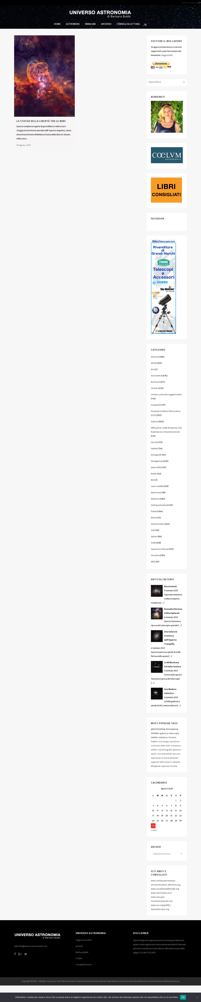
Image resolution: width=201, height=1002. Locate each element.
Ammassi (155, 357)
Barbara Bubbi (82, 952)
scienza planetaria (171, 758)
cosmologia (163, 741)
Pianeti (154, 511)
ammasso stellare (165, 754)
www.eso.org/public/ (161, 905)
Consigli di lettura (84, 964)
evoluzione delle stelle (160, 746)
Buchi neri (155, 382)
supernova (165, 766)
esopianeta (155, 762)
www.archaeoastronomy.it (163, 880)
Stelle (153, 543)
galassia (164, 733)
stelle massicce (165, 762)
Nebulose (155, 499)
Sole (153, 530)
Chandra (155, 388)
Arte (153, 369)
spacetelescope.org (160, 909)
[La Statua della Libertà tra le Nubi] (44, 76)
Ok (183, 997)
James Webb (156, 467)
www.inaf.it (156, 893)
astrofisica (174, 741)
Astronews (156, 375)
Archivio (79, 946)
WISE (153, 561)
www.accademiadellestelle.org (165, 889)
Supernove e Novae (159, 549)
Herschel (155, 442)
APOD (153, 363)
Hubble (154, 448)
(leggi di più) (167, 55)
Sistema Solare (157, 524)
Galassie (154, 421)
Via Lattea (155, 555)
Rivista (154, 517)
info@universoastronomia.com (33, 946)
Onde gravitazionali (160, 505)
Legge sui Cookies (84, 940)
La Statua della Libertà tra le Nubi (41, 121)
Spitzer (154, 536)
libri (152, 480)
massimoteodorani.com (162, 901)
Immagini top (157, 461)
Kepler (154, 473)
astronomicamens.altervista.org (165, 885)
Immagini (155, 455)
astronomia (158, 729)
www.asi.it (167, 893)
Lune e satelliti (157, 486)
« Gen (154, 830)
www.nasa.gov (158, 897)
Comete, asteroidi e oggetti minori (166, 394)
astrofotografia (165, 750)
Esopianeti (155, 405)
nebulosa (163, 737)
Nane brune (156, 492)
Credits (79, 958)
